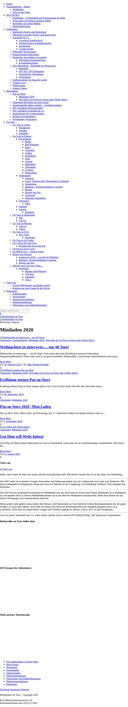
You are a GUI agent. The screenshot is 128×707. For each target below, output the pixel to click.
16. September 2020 (14, 394)
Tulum (22, 229)
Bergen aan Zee (33, 192)
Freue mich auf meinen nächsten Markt (31, 20)
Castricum (30, 195)
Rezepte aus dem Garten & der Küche (31, 288)
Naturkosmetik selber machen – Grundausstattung (37, 105)
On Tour (10, 122)
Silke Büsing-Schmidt (38, 364)
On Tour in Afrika (21, 125)
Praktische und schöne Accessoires (29, 57)
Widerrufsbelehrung (22, 302)
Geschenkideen (19, 340)
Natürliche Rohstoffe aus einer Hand (30, 102)
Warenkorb (11, 667)
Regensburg (31, 172)
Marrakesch (24, 127)
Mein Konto (12, 664)
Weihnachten (18, 85)
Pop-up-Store (19, 94)
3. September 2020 (13, 421)
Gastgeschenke (26, 49)
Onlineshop (12, 29)
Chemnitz (29, 150)
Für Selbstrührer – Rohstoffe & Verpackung (34, 65)
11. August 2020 (12, 454)
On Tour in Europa (21, 136)
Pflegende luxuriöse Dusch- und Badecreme (34, 34)
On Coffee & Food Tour (24, 243)
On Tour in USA (20, 232)
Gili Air (22, 220)
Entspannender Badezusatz (25, 54)
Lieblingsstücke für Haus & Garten (29, 80)
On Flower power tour (23, 248)
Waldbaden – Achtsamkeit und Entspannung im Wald (38, 18)
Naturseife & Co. (20, 37)
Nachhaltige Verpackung (24, 119)
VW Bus (29, 274)
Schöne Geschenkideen (24, 116)
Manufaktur (12, 91)
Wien (27, 203)
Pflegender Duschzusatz (24, 51)
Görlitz (28, 153)
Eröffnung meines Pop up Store (25, 380)
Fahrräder (29, 277)
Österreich (24, 201)
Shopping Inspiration (35, 198)
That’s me (11, 282)
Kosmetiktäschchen (28, 63)
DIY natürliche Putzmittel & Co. (28, 110)
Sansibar (23, 130)
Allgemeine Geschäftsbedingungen (29, 305)
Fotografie (24, 268)
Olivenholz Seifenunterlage (32, 60)
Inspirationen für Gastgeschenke (28, 113)
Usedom (29, 170)
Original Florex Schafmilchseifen (35, 43)
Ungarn (22, 209)
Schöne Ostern (19, 88)
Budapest (29, 212)
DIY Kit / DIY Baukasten (31, 71)
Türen (28, 279)
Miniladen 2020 (26, 96)
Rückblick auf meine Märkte (26, 23)
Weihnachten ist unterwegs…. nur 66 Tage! (34, 347)
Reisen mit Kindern (22, 254)
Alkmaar (29, 178)
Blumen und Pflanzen (35, 271)
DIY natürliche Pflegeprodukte (27, 108)
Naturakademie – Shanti (18, 6)
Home (9, 4)
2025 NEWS (12, 15)
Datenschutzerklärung (23, 299)
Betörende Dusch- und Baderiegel (29, 32)
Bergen (28, 189)
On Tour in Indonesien (23, 215)
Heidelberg (30, 156)
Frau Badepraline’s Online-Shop (22, 661)
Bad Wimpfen (32, 144)
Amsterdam (30, 184)
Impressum (11, 291)
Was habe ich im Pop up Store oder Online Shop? (43, 99)
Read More (5, 361)
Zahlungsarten (19, 293)
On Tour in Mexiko (22, 223)
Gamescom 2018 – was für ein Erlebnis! (38, 257)
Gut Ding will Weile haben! (22, 436)
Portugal (23, 206)
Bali (21, 217)
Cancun (22, 226)
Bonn (27, 147)
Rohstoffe (23, 68)
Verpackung (25, 77)
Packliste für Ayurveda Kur (32, 246)
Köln (27, 158)
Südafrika (23, 133)
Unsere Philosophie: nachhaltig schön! (31, 285)
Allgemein (5, 340)
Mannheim (30, 164)
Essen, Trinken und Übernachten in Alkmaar (47, 181)
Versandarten (18, 296)
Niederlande (25, 175)
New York (24, 234)
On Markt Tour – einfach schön (28, 251)
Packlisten (30, 237)
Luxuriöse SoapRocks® (30, 40)
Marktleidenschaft (21, 26)
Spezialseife (24, 46)
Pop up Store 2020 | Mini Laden (26, 406)
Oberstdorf (30, 167)
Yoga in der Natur (21, 12)
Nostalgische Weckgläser (31, 74)
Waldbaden (18, 9)
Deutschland (25, 139)
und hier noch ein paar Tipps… (27, 265)
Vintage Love (19, 82)
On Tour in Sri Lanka (23, 240)
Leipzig (28, 161)
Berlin (28, 141)
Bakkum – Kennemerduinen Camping (44, 187)
